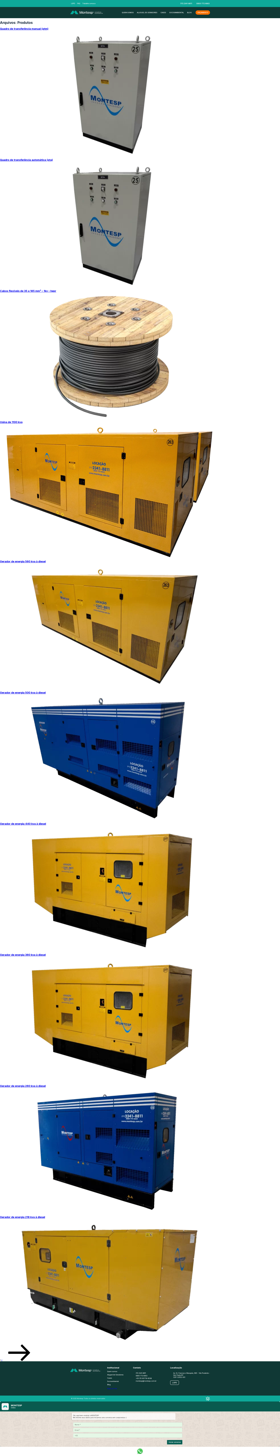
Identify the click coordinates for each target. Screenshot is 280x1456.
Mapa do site (112, 1388)
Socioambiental (176, 12)
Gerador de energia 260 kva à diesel (23, 1086)
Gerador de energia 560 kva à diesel (23, 561)
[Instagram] (79, 1378)
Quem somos (128, 12)
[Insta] (133, 3)
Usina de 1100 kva (11, 422)
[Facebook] (126, 3)
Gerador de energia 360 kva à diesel (23, 954)
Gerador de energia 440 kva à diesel (23, 823)
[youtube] (146, 3)
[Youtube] (92, 1378)
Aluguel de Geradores (147, 12)
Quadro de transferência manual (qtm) (24, 28)
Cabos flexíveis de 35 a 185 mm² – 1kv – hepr (28, 291)
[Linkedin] (140, 3)
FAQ (78, 3)
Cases (163, 12)
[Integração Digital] (208, 1400)
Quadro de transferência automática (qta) (26, 159)
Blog (189, 12)
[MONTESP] (87, 15)
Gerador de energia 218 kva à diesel (22, 1217)
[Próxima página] (19, 1360)
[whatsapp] (153, 3)
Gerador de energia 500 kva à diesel (23, 692)
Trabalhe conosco (89, 3)
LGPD (73, 3)
